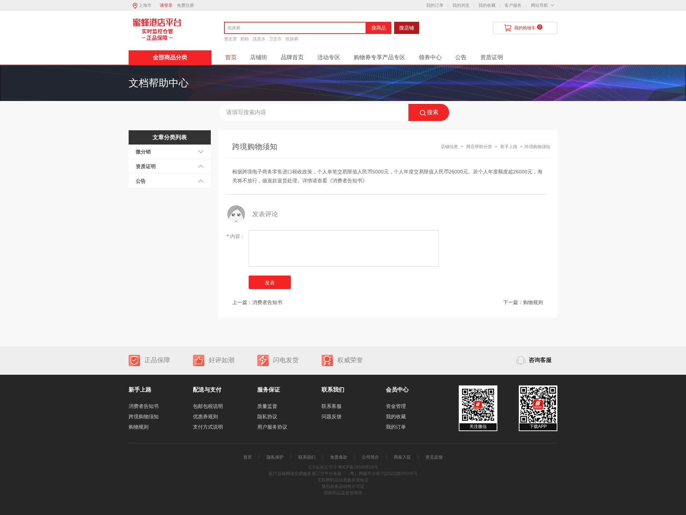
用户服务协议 (272, 427)
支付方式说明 (208, 427)
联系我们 (306, 457)
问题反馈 (332, 416)
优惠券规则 (205, 416)
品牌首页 (292, 57)
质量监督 (267, 406)
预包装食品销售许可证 (343, 486)
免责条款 (338, 457)
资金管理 (396, 406)
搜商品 (378, 28)
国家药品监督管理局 (343, 492)
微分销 (143, 152)
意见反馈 (434, 457)
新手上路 (509, 146)
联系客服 (332, 406)
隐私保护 (275, 457)
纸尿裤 (291, 38)
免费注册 (185, 5)
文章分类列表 (170, 137)
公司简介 (370, 457)
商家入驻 (402, 457)
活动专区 (328, 57)
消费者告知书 (267, 302)
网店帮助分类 (479, 146)
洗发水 (259, 38)
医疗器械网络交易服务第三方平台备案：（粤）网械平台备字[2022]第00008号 (343, 473)
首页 (231, 57)
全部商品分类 (170, 57)
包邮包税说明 (208, 406)
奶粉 (244, 38)
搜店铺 (406, 28)
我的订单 (434, 5)
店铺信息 (449, 146)
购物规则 (533, 302)
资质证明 (491, 57)
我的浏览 (460, 5)
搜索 (432, 112)
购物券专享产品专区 (379, 57)
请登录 (166, 5)
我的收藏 (487, 5)
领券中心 (430, 57)
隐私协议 (267, 416)
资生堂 (230, 38)
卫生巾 (275, 38)
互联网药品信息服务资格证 (343, 480)
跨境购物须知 (144, 416)
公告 (461, 57)
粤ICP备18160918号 (358, 467)
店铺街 (258, 57)
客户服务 (513, 5)
